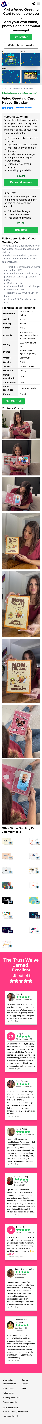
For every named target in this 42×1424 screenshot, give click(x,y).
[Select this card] (7, 839)
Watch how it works (21, 45)
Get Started (13, 401)
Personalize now (21, 182)
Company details (7, 1402)
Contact (25, 1384)
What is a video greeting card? (7, 1411)
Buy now (21, 229)
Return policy (7, 1393)
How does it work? (7, 1416)
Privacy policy (7, 1388)
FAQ (24, 1388)
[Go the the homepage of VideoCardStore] (5, 4)
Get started (21, 37)
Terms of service (7, 1384)
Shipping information (7, 1398)
